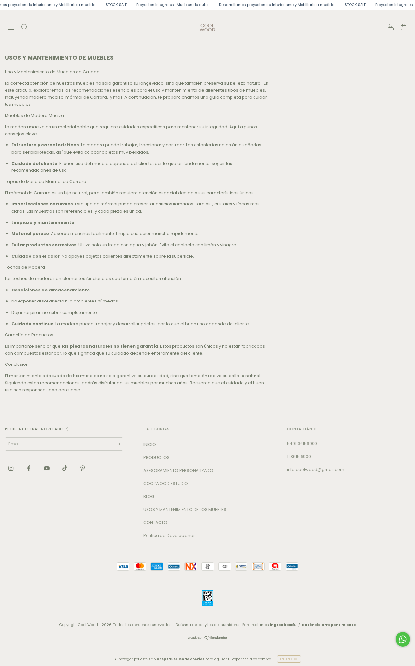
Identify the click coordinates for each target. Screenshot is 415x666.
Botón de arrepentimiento (329, 624)
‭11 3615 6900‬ (299, 456)
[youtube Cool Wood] (47, 468)
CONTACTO (155, 522)
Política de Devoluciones (169, 535)
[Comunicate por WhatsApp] (403, 639)
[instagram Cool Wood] (11, 468)
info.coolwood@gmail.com (315, 469)
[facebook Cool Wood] (29, 468)
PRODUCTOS (156, 457)
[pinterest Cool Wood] (83, 468)
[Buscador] (24, 28)
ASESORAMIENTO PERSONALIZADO (178, 470)
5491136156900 (302, 443)
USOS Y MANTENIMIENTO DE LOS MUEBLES (184, 509)
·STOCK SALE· (107, 4)
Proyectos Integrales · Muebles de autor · (164, 4)
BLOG (148, 496)
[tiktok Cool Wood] (65, 468)
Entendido (288, 659)
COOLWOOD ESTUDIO (165, 483)
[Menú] (11, 28)
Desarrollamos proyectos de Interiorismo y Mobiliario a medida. (268, 4)
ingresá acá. (283, 624)
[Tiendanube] (207, 638)
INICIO (149, 444)
